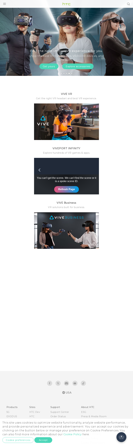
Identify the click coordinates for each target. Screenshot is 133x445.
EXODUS (11, 416)
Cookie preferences (18, 440)
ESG (83, 412)
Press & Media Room (94, 416)
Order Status (58, 416)
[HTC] (66, 4)
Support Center (59, 412)
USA (69, 392)
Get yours (49, 66)
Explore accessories (78, 66)
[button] (121, 437)
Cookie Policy (72, 434)
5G (8, 412)
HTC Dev (34, 412)
